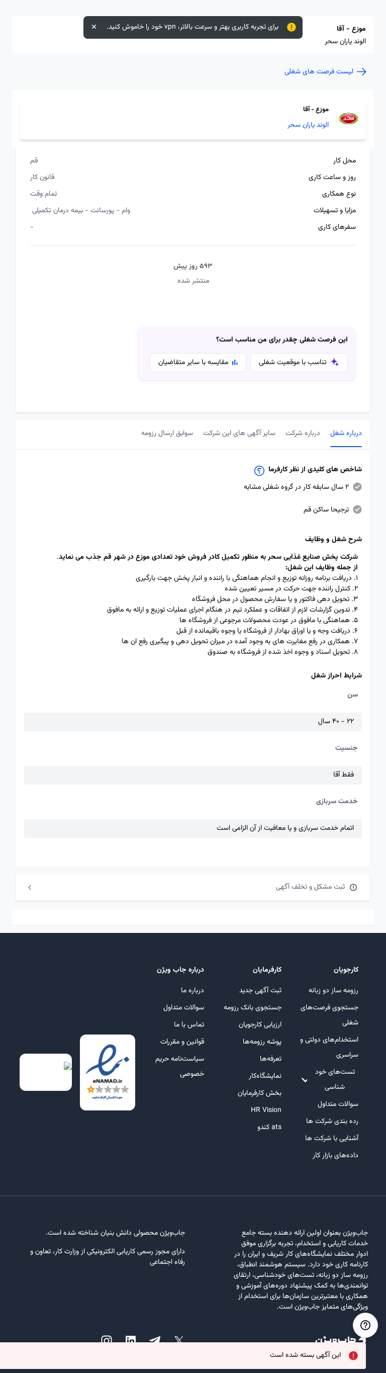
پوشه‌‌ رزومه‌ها (262, 1042)
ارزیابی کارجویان (260, 1025)
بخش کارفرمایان (259, 1093)
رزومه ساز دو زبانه (333, 990)
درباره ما (192, 990)
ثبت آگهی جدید (260, 990)
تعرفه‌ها (270, 1059)
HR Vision (266, 1110)
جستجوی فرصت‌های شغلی (329, 1015)
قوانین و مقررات (182, 1042)
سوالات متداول (338, 1104)
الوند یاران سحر (308, 125)
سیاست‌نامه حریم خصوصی (179, 1067)
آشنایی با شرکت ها (331, 1138)
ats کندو (269, 1127)
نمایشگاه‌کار (265, 1076)
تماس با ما (189, 1025)
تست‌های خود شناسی (335, 1080)
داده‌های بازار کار (335, 1155)
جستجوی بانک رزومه (252, 1007)
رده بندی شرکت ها (332, 1121)
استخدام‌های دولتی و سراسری (329, 1048)
